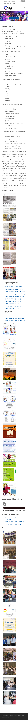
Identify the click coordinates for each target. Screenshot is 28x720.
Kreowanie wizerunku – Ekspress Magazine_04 (15, 291)
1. (12, 510)
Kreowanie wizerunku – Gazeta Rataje (13, 286)
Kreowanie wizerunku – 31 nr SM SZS (13, 303)
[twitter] (23, 1)
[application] (14, 508)
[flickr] (24, 1)
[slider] (23, 508)
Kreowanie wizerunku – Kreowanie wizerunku (15, 320)
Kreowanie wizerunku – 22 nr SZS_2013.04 (14, 305)
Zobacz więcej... (14, 18)
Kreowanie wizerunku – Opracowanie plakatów (15, 318)
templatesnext (8, 717)
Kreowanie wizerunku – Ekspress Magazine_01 (15, 296)
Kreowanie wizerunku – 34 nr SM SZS (13, 298)
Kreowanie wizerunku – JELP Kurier (12, 287)
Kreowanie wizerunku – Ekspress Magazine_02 (15, 294)
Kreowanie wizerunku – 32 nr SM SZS (13, 301)
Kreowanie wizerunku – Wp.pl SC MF (13, 524)
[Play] (3, 508)
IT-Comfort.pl (21, 715)
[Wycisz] (20, 508)
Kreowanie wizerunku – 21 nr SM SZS (13, 306)
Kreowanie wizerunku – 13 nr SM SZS (13, 308)
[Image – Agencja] (7, 7)
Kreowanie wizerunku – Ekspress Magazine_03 (15, 293)
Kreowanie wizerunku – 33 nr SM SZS (13, 299)
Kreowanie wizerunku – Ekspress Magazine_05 (15, 289)
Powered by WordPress (3, 717)
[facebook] (21, 1)
